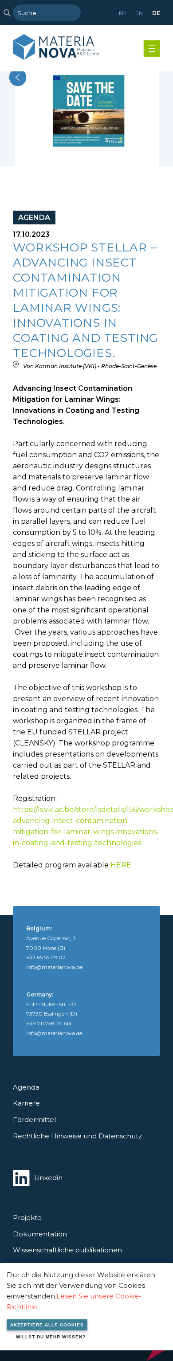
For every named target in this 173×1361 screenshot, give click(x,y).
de (156, 13)
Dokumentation (40, 1234)
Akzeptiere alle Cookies (47, 1324)
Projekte (27, 1217)
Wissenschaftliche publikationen (67, 1250)
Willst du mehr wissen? (51, 1336)
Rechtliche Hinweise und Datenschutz (77, 1136)
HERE (120, 865)
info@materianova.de (54, 1033)
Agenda (26, 1087)
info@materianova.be (54, 967)
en (139, 13)
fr (122, 13)
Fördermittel (34, 1119)
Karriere (26, 1103)
